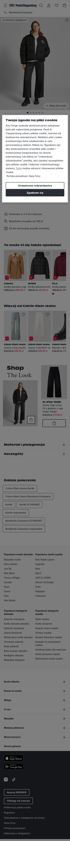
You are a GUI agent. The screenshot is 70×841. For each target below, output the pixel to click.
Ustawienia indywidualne (35, 186)
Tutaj (19, 168)
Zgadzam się (35, 193)
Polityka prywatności (17, 176)
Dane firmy (34, 176)
